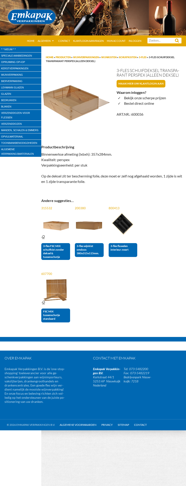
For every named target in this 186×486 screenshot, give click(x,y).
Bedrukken (8, 100)
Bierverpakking (11, 81)
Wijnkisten (109, 57)
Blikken (6, 106)
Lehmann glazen (12, 87)
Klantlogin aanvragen (88, 40)
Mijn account (116, 40)
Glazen (6, 93)
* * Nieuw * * (8, 49)
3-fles (143, 57)
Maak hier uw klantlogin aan (141, 83)
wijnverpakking (12, 74)
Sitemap (123, 424)
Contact (64, 40)
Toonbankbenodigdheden (19, 143)
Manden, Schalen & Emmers (19, 130)
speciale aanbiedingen (16, 55)
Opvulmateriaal (12, 136)
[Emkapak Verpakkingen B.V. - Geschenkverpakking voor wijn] (93, 17)
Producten (63, 57)
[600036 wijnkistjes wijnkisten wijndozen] (76, 103)
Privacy (107, 424)
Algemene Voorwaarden (78, 424)
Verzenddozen (11, 123)
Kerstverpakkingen (14, 68)
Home (30, 40)
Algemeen (44, 40)
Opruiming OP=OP (13, 62)
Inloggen (135, 40)
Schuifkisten (128, 57)
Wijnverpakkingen (86, 57)
